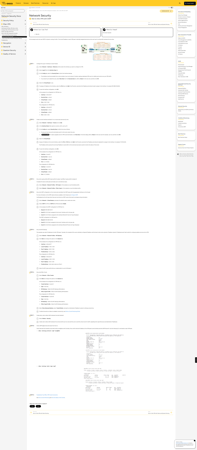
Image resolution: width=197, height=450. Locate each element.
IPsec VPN (189, 156)
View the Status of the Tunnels (58, 397)
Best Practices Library (182, 137)
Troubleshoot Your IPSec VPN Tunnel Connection (47, 394)
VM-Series (180, 54)
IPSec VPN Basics (5, 26)
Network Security (35, 10)
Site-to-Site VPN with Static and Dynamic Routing (12, 38)
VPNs (181, 153)
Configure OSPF (74, 194)
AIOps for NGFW (181, 38)
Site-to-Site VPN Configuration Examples (9, 33)
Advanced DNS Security (183, 93)
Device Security (181, 95)
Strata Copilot (190, 3)
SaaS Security (181, 99)
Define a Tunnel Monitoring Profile (72, 311)
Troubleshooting (4, 40)
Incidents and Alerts (182, 123)
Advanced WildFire (182, 88)
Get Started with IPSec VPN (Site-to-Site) (10, 28)
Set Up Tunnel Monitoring (43, 397)
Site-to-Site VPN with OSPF (7, 36)
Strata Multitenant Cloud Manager (185, 66)
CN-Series (180, 45)
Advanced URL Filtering (183, 90)
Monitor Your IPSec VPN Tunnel (7, 31)
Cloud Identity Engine (182, 18)
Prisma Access (181, 64)
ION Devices (180, 74)
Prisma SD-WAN (181, 73)
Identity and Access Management (185, 25)
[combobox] (13, 10)
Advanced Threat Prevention (184, 92)
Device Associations (182, 22)
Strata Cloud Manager (182, 15)
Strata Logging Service (183, 20)
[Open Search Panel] (180, 3)
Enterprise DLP (181, 97)
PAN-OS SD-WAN (182, 50)
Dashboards (180, 121)
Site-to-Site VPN (183, 156)
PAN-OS (180, 48)
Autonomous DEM (182, 126)
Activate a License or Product (184, 16)
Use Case (184, 153)
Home (30, 10)
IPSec (192, 156)
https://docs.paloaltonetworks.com (182, 442)
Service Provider (181, 52)
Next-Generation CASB (183, 76)
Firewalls (180, 47)
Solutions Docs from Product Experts (186, 147)
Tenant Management (182, 27)
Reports (180, 125)
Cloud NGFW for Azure (183, 43)
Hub (179, 24)
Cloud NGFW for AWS (182, 41)
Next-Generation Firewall (188, 155)
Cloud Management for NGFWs (184, 39)
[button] (196, 360)
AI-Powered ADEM (182, 68)
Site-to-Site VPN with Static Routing (9, 35)
